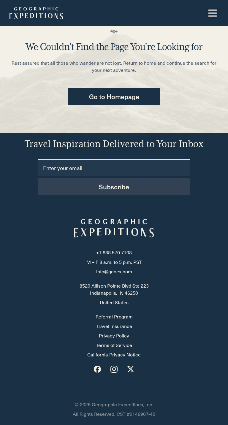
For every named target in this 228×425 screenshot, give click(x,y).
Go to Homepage (114, 96)
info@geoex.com (114, 272)
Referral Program (114, 317)
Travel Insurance (114, 326)
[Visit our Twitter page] (130, 369)
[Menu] (212, 13)
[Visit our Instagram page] (114, 369)
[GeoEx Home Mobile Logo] (36, 13)
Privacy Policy (114, 336)
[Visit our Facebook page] (97, 369)
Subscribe (114, 186)
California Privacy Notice (114, 355)
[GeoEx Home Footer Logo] (114, 228)
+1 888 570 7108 (114, 253)
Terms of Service (114, 345)
